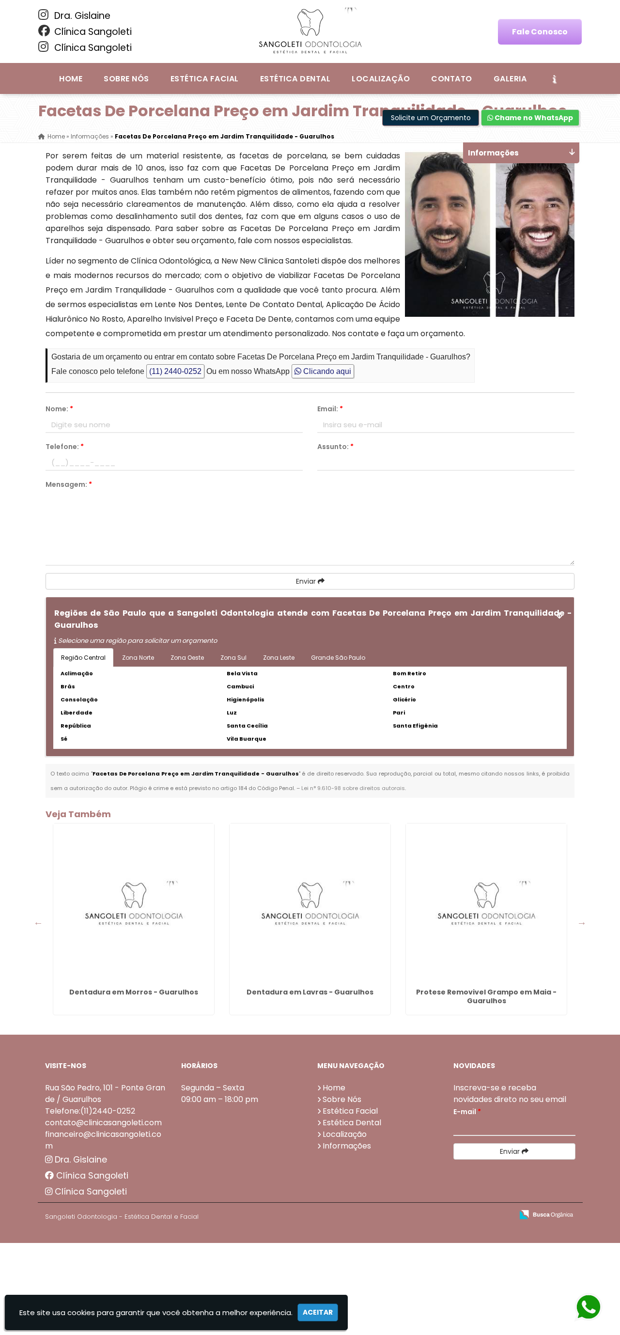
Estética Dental (295, 78)
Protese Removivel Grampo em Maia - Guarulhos (486, 996)
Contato (451, 78)
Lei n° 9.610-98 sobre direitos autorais (353, 788)
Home (70, 78)
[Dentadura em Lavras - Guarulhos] (310, 903)
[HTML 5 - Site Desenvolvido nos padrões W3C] (435, 1215)
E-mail (467, 1112)
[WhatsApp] (586, 1307)
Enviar (307, 581)
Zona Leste (278, 657)
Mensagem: (69, 484)
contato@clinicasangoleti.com (103, 1122)
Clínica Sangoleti (92, 31)
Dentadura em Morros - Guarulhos (133, 992)
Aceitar (318, 1312)
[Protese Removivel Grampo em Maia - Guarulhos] (486, 903)
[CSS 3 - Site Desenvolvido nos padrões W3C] (468, 1215)
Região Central (83, 657)
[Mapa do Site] (409, 1215)
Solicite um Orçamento (431, 118)
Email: (330, 409)
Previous (38, 922)
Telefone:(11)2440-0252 (90, 1111)
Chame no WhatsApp (533, 118)
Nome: (59, 409)
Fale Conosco (540, 31)
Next (582, 922)
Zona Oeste (187, 657)
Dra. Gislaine (81, 15)
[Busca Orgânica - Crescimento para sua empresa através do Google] (546, 1213)
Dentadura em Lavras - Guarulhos (310, 992)
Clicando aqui (326, 371)
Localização (381, 78)
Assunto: (335, 446)
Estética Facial (204, 78)
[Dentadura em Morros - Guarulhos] (133, 903)
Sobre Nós (126, 78)
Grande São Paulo (338, 657)
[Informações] (554, 78)
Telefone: (65, 446)
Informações (347, 1145)
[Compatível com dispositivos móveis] (501, 1215)
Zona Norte (138, 657)
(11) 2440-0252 (175, 371)
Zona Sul (233, 657)
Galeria (510, 78)
